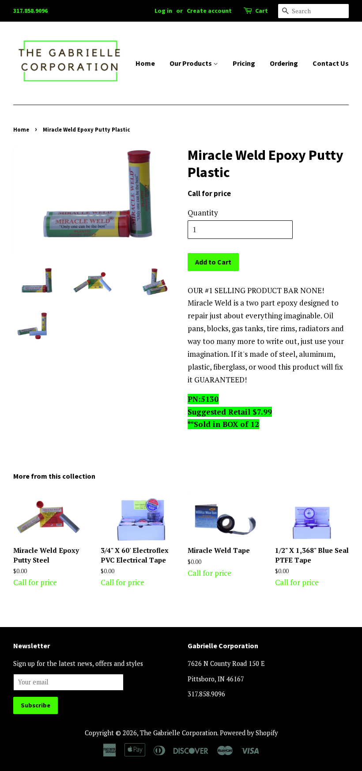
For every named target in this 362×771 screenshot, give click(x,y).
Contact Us (331, 63)
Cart (261, 11)
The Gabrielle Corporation (178, 733)
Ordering (284, 63)
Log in (163, 11)
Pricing (244, 63)
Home (145, 63)
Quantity (203, 213)
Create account (209, 11)
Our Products (191, 63)
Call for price (46, 566)
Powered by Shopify (249, 733)
